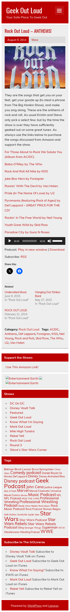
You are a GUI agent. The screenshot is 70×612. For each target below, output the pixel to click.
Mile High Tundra (22, 431)
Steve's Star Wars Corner (28, 450)
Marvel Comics (12, 495)
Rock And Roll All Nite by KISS (26, 171)
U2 (7, 343)
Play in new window (32, 249)
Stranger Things (32, 527)
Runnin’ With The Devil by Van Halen (31, 186)
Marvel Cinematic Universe (45, 490)
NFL (59, 495)
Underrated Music (16, 292)
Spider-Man (33, 514)
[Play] (10, 241)
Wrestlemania (11, 532)
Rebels (34, 506)
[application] (35, 241)
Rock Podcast (34, 509)
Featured (16, 413)
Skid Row (42, 338)
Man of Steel (10, 491)
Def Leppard (26, 334)
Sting (21, 527)
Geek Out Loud (24, 10)
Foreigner (43, 334)
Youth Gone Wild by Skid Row (26, 225)
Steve (35, 39)
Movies (24, 495)
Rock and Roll (24, 338)
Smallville (22, 514)
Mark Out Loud (20, 426)
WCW (62, 527)
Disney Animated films (52, 476)
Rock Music (44, 506)
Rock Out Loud (29, 329)
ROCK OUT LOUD (16, 310)
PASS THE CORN (30, 498)
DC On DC (17, 403)
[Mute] (49, 241)
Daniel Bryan (50, 473)
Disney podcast (19, 481)
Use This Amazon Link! (22, 367)
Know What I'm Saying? (27, 570)
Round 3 (16, 445)
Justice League (53, 487)
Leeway (53, 606)
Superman (50, 527)
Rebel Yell (17, 436)
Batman (9, 469)
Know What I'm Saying (26, 422)
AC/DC (54, 329)
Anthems (11, 334)
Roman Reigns (52, 509)
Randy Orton (24, 506)
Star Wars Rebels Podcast (30, 525)
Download (57, 249)
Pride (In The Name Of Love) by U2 (30, 193)
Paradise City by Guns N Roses (27, 232)
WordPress (34, 606)
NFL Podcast (12, 498)
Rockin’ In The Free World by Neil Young (33, 218)
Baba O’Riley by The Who (23, 164)
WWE (46, 531)
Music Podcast (42, 494)
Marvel (23, 490)
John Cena (35, 486)
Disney (33, 476)
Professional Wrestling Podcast (31, 503)
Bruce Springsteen (43, 469)
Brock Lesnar (23, 469)
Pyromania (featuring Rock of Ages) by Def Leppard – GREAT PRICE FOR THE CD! (32, 205)
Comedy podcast (25, 472)
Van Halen (17, 343)
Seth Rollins (10, 514)
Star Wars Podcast (33, 520)
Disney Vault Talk (22, 408)
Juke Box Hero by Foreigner (24, 178)
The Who (56, 338)
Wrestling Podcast (30, 532)
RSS (24, 257)
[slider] (57, 240)
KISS (55, 334)
